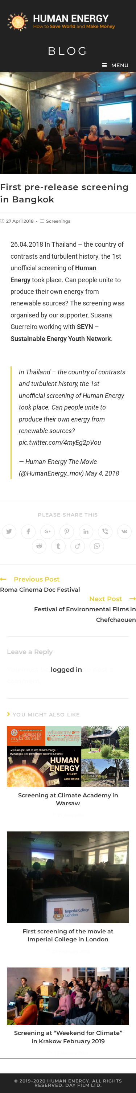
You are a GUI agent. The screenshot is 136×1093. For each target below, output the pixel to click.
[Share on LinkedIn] (86, 532)
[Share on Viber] (105, 532)
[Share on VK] (124, 532)
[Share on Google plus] (47, 532)
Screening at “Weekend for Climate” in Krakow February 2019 (68, 1037)
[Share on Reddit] (39, 546)
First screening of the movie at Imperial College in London (68, 935)
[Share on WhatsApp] (97, 546)
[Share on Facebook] (28, 532)
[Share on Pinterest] (66, 532)
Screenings (58, 221)
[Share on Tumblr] (58, 546)
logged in (66, 670)
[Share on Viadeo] (77, 546)
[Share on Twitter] (9, 532)
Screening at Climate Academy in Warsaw (68, 799)
